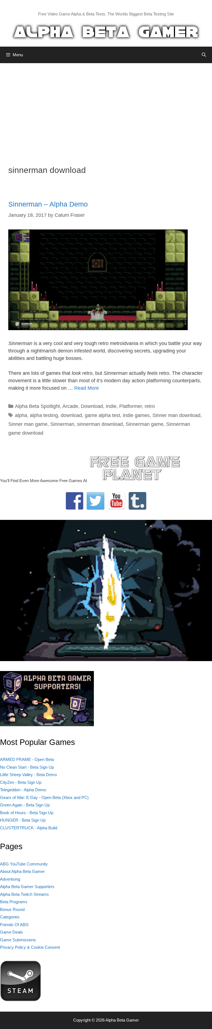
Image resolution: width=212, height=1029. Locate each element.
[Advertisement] (106, 110)
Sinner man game (27, 424)
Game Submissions (18, 939)
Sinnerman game (144, 424)
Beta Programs (13, 901)
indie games (136, 415)
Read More (86, 388)
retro (150, 406)
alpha (21, 415)
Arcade (70, 406)
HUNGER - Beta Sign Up (23, 820)
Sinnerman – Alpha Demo (48, 204)
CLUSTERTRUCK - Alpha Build (28, 827)
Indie (111, 406)
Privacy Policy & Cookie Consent (30, 947)
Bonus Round (12, 909)
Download (92, 406)
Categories (10, 917)
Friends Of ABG (14, 924)
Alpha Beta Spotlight (37, 406)
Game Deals (11, 932)
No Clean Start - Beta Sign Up (27, 767)
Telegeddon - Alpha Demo (23, 789)
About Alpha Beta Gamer (22, 871)
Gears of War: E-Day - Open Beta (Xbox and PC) (44, 797)
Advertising (10, 879)
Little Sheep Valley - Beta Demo (28, 774)
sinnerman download (100, 424)
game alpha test (102, 415)
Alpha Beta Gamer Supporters (27, 886)
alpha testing (44, 415)
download (71, 415)
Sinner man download (176, 415)
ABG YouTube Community (24, 864)
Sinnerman (62, 424)
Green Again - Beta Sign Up (25, 805)
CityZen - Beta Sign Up (20, 782)
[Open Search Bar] (204, 55)
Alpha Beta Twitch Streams (24, 894)
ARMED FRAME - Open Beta (27, 759)
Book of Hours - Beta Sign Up (26, 812)
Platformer (130, 406)
